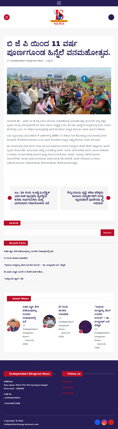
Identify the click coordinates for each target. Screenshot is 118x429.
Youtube (66, 381)
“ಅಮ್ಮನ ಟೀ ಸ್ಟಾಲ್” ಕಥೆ (13, 278)
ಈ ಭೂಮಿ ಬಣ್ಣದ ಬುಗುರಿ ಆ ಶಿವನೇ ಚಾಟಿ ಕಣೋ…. (24, 271)
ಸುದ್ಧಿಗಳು (49, 60)
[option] (21, 327)
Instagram (68, 392)
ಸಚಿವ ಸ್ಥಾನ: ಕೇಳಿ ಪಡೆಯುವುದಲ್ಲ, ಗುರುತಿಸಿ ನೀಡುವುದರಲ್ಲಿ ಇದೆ (28, 251)
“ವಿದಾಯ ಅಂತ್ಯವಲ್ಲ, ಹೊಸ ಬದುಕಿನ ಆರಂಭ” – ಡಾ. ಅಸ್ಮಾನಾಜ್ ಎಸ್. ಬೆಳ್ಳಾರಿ (34, 265)
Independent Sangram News (26, 60)
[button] (104, 299)
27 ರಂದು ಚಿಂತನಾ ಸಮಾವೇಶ (16, 258)
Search (13, 223)
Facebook (67, 387)
